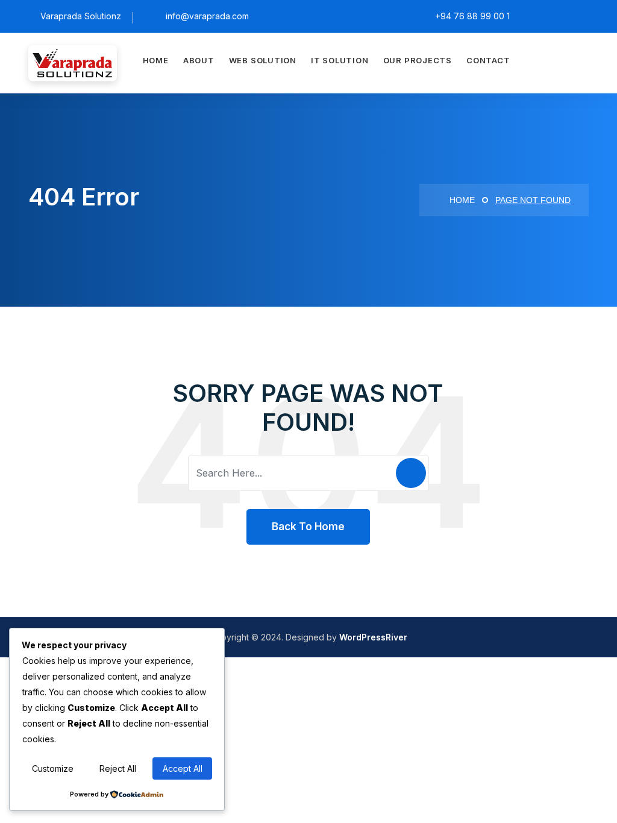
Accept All (182, 768)
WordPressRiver (373, 637)
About (199, 60)
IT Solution (340, 60)
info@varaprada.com (207, 16)
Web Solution (262, 60)
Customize (53, 768)
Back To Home (308, 527)
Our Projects (417, 60)
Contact (488, 60)
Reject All (117, 768)
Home (156, 60)
